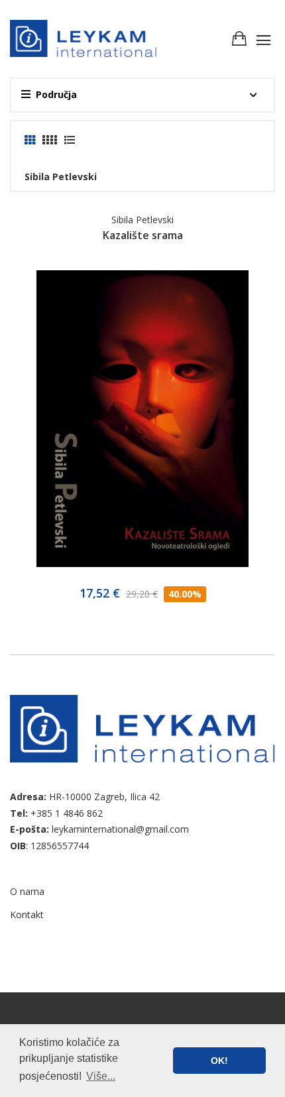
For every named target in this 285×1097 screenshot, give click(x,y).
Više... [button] (100, 1076)
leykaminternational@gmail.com (120, 829)
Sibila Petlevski (142, 219)
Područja (56, 94)
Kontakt (27, 914)
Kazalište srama (143, 235)
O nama (27, 891)
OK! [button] (219, 1060)
